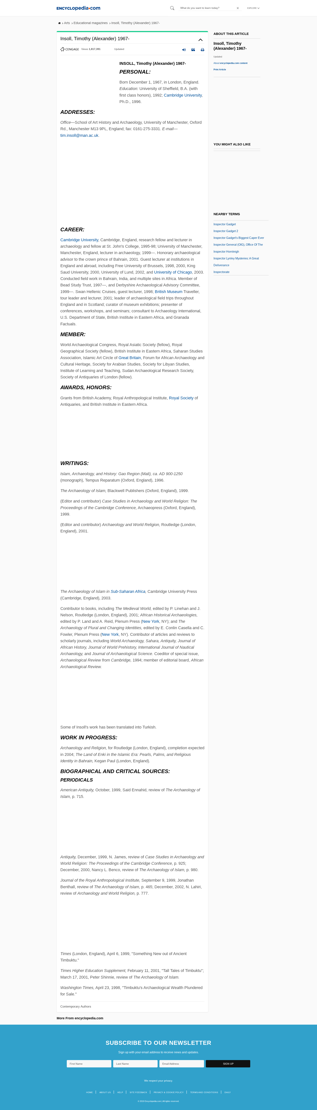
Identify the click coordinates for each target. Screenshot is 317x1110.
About (230, 63)
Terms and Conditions (204, 1092)
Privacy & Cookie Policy (169, 1092)
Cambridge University (183, 95)
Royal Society (181, 398)
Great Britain (130, 357)
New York (150, 621)
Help (120, 1092)
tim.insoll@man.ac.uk (79, 135)
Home (89, 1092)
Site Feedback (138, 1092)
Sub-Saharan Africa (128, 591)
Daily (228, 1092)
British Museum (168, 291)
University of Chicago (173, 272)
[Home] (78, 8)
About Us (105, 1092)
